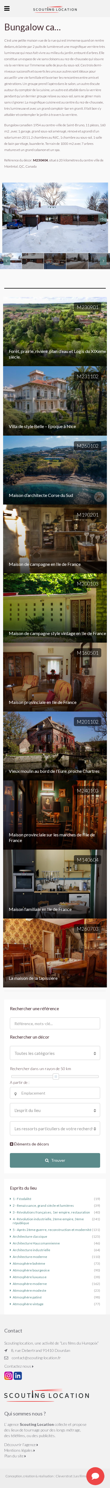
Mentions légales (19, 1450)
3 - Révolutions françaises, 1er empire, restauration (51, 1212)
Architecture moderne (30, 1257)
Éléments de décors (31, 1144)
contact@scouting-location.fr (36, 1357)
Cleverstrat (64, 1476)
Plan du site (14, 1455)
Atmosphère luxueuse (30, 1277)
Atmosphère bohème (29, 1263)
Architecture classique (30, 1236)
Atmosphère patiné (27, 1297)
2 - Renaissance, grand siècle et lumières (43, 1205)
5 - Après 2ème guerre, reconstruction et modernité (52, 1230)
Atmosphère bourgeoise (31, 1270)
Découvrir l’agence (20, 1444)
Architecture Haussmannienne (36, 1243)
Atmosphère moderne (30, 1284)
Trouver (58, 1160)
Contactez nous (18, 1366)
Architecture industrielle (31, 1250)
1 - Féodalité (22, 1199)
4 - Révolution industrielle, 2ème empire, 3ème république (48, 1221)
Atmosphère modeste (29, 1290)
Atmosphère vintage (28, 1304)
